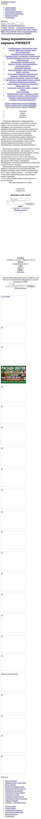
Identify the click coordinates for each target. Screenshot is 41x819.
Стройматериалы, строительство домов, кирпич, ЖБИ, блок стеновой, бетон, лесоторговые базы (19, 30)
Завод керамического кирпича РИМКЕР (16, 33)
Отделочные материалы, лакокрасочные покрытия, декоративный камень (23, 75)
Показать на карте (20, 210)
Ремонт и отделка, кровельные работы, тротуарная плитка (22, 65)
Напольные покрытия (23, 68)
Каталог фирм (10, 10)
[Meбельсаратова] (13, 611)
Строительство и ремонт (25, 27)
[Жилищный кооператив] (13, 549)
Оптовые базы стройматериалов (23, 62)
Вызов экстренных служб (14, 787)
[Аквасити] (13, 632)
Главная (4, 27)
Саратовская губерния (13, 12)
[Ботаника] (13, 383)
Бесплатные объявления (14, 14)
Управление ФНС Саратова (15, 789)
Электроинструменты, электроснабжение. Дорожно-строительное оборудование (22, 97)
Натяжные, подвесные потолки (22, 54)
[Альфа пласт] (13, 773)
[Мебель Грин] (13, 590)
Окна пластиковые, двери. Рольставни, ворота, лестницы (22, 71)
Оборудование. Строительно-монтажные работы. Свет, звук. (22, 85)
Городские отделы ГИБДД (15, 793)
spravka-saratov (10, 8)
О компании (9, 17)
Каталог (12, 27)
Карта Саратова (11, 781)
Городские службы (12, 795)
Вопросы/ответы (11, 15)
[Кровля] (13, 343)
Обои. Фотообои (23, 92)
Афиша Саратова (11, 801)
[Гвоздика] (13, 465)
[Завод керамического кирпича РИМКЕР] (20, 105)
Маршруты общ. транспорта (15, 783)
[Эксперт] (13, 670)
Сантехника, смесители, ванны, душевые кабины (22, 89)
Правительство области (14, 791)
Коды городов (10, 785)
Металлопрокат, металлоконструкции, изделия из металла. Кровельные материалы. (22, 81)
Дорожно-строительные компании (23, 100)
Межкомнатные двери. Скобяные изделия (22, 94)
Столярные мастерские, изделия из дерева (22, 78)
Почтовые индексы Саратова (16, 799)
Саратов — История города (15, 803)
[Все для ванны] (13, 652)
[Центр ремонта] (13, 752)
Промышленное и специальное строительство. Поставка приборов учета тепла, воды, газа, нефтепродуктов (22, 58)
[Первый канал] (13, 363)
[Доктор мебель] (13, 444)
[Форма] (13, 508)
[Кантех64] (13, 712)
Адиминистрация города (14, 797)
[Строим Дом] (13, 569)
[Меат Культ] (13, 423)
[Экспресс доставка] (13, 732)
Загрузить (20, 272)
